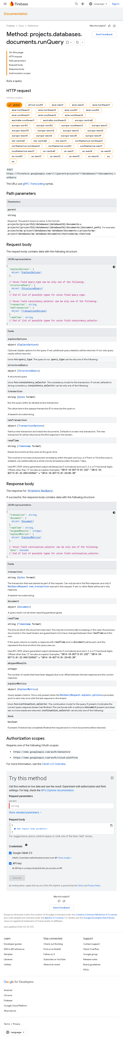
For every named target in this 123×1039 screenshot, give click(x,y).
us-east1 (69, 151)
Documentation (15, 14)
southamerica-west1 (23, 151)
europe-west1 (99, 125)
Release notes (90, 959)
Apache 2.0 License (54, 917)
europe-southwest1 (72, 125)
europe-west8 (69, 135)
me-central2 (40, 140)
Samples (8, 954)
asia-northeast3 (47, 110)
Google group (90, 954)
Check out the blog (53, 943)
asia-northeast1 (101, 104)
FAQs (86, 969)
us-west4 (93, 156)
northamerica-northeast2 (26, 146)
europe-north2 (44, 125)
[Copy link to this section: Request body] (35, 245)
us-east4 (87, 151)
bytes (21, 396)
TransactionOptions (33, 310)
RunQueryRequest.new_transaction (28, 586)
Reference (33, 25)
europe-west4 (20, 135)
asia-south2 (92, 110)
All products (10, 1010)
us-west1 (36, 156)
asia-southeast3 (74, 115)
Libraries (8, 959)
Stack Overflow (91, 949)
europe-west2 (71, 130)
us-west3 (74, 156)
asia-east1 (57, 104)
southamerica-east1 (91, 146)
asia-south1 (71, 110)
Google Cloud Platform (15, 1005)
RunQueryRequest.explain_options (81, 694)
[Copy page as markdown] (77, 42)
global (16, 104)
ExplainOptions (31, 272)
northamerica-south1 (59, 146)
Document (27, 521)
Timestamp (24, 446)
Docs (21, 25)
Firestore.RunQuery (40, 490)
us (13, 161)
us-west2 (55, 156)
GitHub (7, 964)
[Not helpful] (114, 25)
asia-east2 (78, 104)
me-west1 (61, 140)
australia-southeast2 (54, 120)
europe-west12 (45, 130)
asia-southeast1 (20, 115)
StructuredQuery (31, 288)
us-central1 (49, 151)
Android (8, 990)
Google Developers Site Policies (99, 917)
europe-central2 (84, 120)
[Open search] (76, 4)
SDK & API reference (14, 949)
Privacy (16, 1024)
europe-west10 (20, 130)
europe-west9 (93, 135)
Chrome (8, 995)
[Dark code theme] (114, 266)
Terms (7, 1024)
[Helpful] (109, 25)
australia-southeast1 (23, 120)
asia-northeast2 (20, 110)
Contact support (91, 943)
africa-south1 (35, 104)
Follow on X (49, 954)
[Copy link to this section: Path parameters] (39, 194)
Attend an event (52, 964)
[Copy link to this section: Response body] (37, 484)
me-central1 (18, 140)
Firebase (10, 25)
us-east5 (106, 151)
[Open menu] (5, 4)
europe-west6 (44, 135)
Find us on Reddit (52, 949)
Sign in (115, 3)
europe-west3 (95, 130)
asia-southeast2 (47, 115)
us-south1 (17, 156)
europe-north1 (20, 125)
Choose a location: (14, 98)
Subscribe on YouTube (55, 959)
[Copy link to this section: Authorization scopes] (48, 739)
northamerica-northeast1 (89, 140)
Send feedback (104, 34)
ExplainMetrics (31, 537)
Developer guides (13, 943)
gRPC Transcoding (34, 183)
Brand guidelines (91, 964)
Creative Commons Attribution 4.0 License (96, 914)
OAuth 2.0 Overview (53, 764)
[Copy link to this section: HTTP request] (34, 91)
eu (108, 156)
